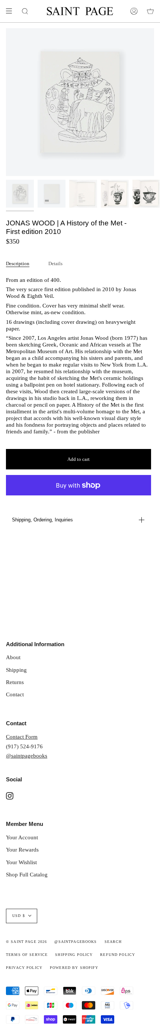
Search (113, 942)
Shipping (16, 670)
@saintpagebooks (26, 755)
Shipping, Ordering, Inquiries (42, 520)
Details (55, 263)
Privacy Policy (24, 968)
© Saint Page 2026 (26, 942)
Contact (15, 694)
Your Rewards (22, 849)
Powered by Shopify (74, 968)
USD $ (18, 916)
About (13, 657)
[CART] (150, 11)
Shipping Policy (74, 955)
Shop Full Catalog (27, 874)
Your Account (22, 837)
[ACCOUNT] (134, 11)
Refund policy (117, 955)
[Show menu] (11, 11)
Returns (15, 682)
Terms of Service (27, 955)
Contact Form (22, 736)
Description (17, 263)
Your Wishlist (21, 862)
